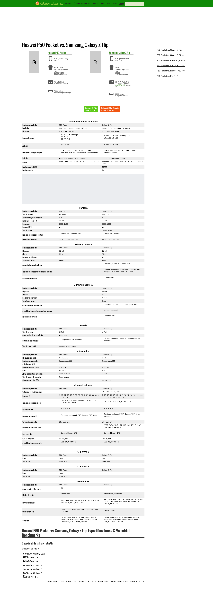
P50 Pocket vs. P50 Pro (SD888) (171, 60)
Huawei (51, 52)
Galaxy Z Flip (124, 52)
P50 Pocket (60, 52)
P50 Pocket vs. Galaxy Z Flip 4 (170, 55)
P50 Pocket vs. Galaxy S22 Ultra (171, 66)
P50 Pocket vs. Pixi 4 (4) (167, 76)
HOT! (108, 3)
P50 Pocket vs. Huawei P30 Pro (171, 71)
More (115, 3)
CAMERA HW (120, 85)
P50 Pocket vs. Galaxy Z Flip (169, 50)
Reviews (68, 3)
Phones (96, 3)
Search (121, 3)
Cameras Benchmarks (82, 3)
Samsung (113, 52)
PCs (102, 3)
